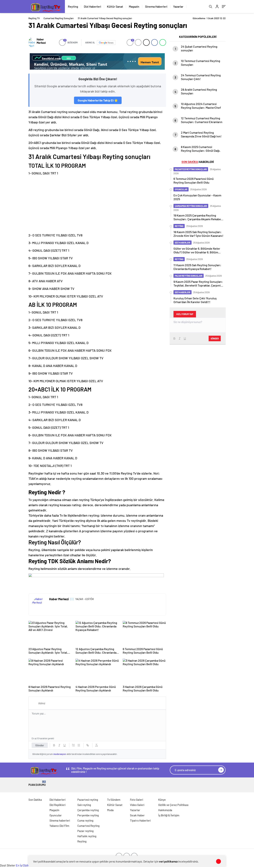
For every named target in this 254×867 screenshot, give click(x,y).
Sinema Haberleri (156, 6)
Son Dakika (35, 799)
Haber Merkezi (41, 41)
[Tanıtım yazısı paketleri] (97, 61)
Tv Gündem (113, 799)
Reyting (73, 6)
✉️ (72, 599)
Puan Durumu (37, 783)
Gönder (39, 745)
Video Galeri (137, 804)
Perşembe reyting (88, 815)
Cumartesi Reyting (88, 825)
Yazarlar (178, 6)
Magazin (134, 6)
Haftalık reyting (86, 836)
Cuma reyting (85, 820)
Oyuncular (55, 815)
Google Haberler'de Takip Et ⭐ (98, 100)
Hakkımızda (165, 810)
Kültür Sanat (115, 6)
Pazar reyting (85, 831)
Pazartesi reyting (87, 799)
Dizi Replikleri (57, 804)
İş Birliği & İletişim (168, 815)
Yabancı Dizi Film (59, 825)
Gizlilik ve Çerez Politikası (173, 804)
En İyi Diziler (23, 865)
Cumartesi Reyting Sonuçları (59, 18)
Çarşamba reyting (88, 810)
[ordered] (73, 745)
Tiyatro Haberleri (140, 820)
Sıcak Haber (137, 815)
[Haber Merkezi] (31, 42)
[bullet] (78, 745)
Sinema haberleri (59, 820)
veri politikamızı (168, 861)
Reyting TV (34, 18)
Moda (110, 810)
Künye (162, 799)
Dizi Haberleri (92, 6)
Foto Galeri (136, 799)
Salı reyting (84, 804)
